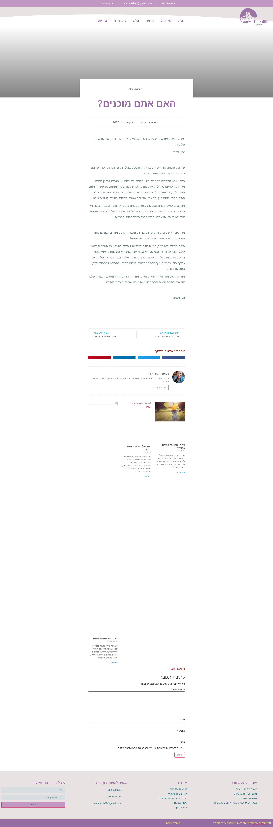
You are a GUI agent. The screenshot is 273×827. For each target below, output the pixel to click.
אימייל (181, 731)
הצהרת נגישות (173, 823)
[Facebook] (193, 3)
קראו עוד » (181, 472)
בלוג (136, 20)
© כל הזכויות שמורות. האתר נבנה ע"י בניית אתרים (242, 823)
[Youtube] (189, 3)
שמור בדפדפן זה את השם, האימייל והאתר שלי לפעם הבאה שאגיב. (150, 748)
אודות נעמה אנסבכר (243, 783)
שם (182, 719)
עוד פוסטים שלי (159, 387)
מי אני (150, 20)
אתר (183, 742)
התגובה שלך (178, 689)
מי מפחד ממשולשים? (105, 638)
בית (180, 20)
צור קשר (101, 20)
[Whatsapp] (184, 3)
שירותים (166, 20)
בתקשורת (120, 20)
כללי (130, 89)
